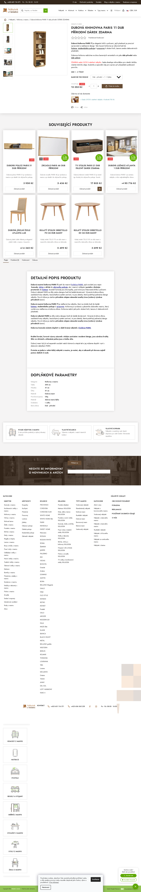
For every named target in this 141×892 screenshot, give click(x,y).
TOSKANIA (44, 658)
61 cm (47, 391)
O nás (75, 2)
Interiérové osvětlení (10, 602)
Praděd (42, 609)
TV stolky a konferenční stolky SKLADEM (66, 561)
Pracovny (25, 515)
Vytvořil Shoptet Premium (113, 889)
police (56, 339)
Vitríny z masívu (9, 518)
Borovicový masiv (81, 522)
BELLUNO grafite (45, 644)
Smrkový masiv (80, 512)
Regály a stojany (9, 539)
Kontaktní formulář (129, 880)
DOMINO (43, 574)
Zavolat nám (129, 875)
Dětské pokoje (26, 529)
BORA (42, 581)
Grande (42, 567)
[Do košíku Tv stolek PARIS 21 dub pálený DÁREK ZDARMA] (99, 189)
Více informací (54, 882)
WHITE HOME (45, 515)
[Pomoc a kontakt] (135, 886)
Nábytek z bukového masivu (101, 525)
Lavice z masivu (9, 542)
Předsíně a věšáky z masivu (10, 577)
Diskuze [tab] (35, 260)
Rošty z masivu (9, 605)
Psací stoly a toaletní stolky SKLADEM (65, 531)
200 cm (47, 385)
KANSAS (43, 599)
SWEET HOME (45, 529)
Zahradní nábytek (27, 536)
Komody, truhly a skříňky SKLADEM (66, 525)
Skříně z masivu (9, 532)
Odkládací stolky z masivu (10, 554)
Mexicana (43, 533)
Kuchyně (24, 508)
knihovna (81, 43)
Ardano (42, 571)
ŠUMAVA (43, 547)
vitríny (41, 287)
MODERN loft (44, 620)
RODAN (43, 536)
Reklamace (116, 509)
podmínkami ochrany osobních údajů (94, 477)
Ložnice (24, 519)
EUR (135, 10)
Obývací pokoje (27, 526)
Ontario (42, 675)
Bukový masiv (80, 526)
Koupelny (25, 505)
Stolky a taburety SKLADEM (63, 537)
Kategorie (98, 501)
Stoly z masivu (8, 535)
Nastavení (45, 887)
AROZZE (43, 616)
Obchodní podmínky (86, 2)
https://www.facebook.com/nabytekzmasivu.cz (90, 706)
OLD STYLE (44, 595)
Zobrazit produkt (19, 189)
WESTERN (43, 647)
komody (34, 287)
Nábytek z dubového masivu (101, 519)
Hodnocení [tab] (25, 260)
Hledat (45, 10)
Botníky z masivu (9, 572)
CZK (131, 10)
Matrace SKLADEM (64, 508)
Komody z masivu (9, 505)
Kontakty (98, 2)
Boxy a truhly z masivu (11, 546)
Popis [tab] (6, 260)
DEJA (42, 592)
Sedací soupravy (9, 598)
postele (89, 287)
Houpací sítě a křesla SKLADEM (65, 549)
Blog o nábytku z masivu (112, 2)
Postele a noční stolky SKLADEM (65, 519)
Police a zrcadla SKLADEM (63, 555)
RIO (41, 557)
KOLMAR (43, 654)
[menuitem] (63, 10)
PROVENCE (44, 505)
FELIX (42, 623)
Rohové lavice (8, 521)
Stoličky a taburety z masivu (10, 586)
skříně (47, 287)
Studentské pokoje (28, 533)
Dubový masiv (50, 394)
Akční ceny (97, 505)
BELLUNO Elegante (46, 585)
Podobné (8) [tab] (15, 260)
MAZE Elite (43, 627)
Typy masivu (81, 501)
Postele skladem (63, 505)
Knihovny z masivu (51, 382)
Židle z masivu (8, 525)
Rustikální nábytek (82, 515)
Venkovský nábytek (82, 529)
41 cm (47, 388)
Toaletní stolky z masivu (11, 562)
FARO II (42, 693)
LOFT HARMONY (46, 689)
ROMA (42, 543)
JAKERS (42, 550)
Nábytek (7, 501)
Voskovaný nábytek (82, 505)
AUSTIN (42, 578)
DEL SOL (43, 686)
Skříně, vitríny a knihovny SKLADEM (64, 543)
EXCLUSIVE (44, 672)
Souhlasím (95, 879)
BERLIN (42, 651)
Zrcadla (6, 595)
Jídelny (24, 522)
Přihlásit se (74, 463)
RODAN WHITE (45, 540)
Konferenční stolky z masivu (10, 509)
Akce (5, 609)
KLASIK (42, 630)
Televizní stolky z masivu (12, 566)
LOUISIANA (44, 661)
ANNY (42, 682)
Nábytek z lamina (99, 545)
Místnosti (26, 501)
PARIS (88, 43)
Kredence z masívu (10, 582)
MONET (43, 606)
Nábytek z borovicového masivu (101, 509)
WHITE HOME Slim (46, 519)
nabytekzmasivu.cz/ (96, 706)
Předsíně (25, 512)
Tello (41, 665)
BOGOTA (43, 564)
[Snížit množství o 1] (89, 86)
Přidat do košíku (114, 86)
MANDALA (44, 526)
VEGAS (42, 560)
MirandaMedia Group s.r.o (131, 889)
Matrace (6, 569)
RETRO (42, 602)
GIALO (42, 588)
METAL (42, 641)
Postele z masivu (9, 528)
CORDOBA (44, 508)
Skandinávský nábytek (83, 508)
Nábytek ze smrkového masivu (101, 540)
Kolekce (43, 501)
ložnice (45, 289)
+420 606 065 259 (78, 706)
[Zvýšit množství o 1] (98, 86)
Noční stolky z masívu (11, 559)
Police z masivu (9, 591)
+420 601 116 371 (57, 706)
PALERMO (43, 554)
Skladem (61, 501)
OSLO (42, 613)
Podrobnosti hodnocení (96, 38)
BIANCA (43, 634)
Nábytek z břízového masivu (101, 534)
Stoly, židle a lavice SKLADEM (64, 513)
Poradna (116, 505)
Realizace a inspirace (130, 2)
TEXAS (42, 679)
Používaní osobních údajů (123, 514)
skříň (103, 43)
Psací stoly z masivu (10, 549)
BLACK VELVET (45, 637)
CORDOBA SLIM (46, 512)
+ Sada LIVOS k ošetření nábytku (98, 99)
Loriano (42, 668)
